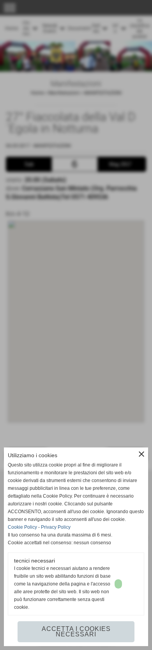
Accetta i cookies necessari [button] (76, 632)
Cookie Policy (22, 527)
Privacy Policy (56, 527)
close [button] (141, 454)
